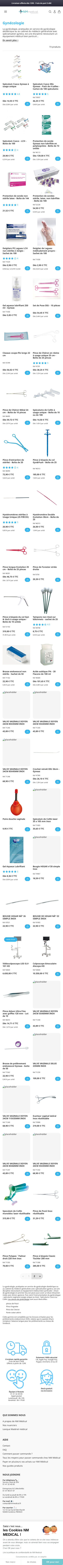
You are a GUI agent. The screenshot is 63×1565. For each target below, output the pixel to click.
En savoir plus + (10, 40)
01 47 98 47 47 (9, 1490)
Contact (6, 1445)
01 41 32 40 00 (9, 1484)
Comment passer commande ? (17, 1453)
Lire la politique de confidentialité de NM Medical (22, 1552)
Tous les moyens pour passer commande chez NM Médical (31, 1457)
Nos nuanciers (10, 1425)
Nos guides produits (13, 1465)
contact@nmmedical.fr (12, 1503)
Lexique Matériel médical (15, 1429)
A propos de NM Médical (15, 1421)
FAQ (5, 1449)
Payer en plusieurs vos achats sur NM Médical (25, 1461)
